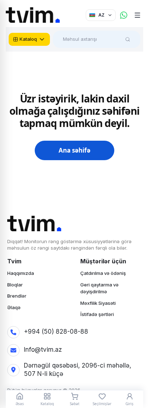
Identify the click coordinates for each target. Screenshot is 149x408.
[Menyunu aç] (137, 15)
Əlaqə (14, 307)
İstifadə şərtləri (97, 314)
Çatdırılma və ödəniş (103, 273)
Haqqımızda (20, 273)
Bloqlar (15, 285)
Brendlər (16, 296)
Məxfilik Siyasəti (98, 303)
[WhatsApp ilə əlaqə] (123, 15)
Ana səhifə (74, 150)
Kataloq (28, 39)
